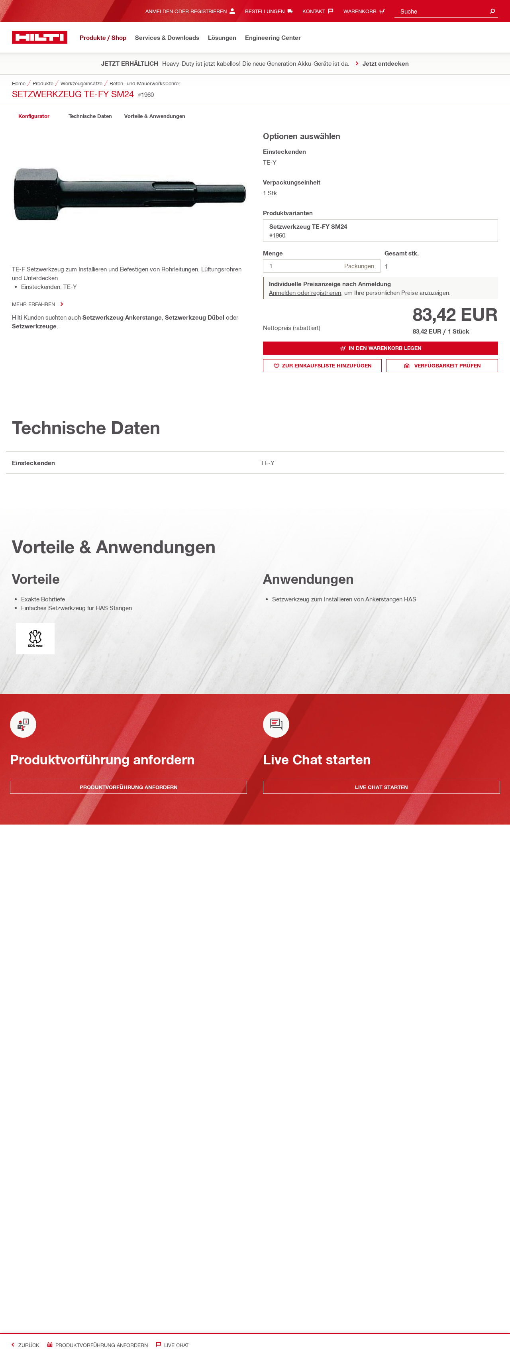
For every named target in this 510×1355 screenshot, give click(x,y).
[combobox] (446, 11)
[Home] (39, 37)
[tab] (34, 116)
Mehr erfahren (33, 304)
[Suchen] (492, 11)
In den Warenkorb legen (385, 348)
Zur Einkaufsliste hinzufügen (327, 365)
